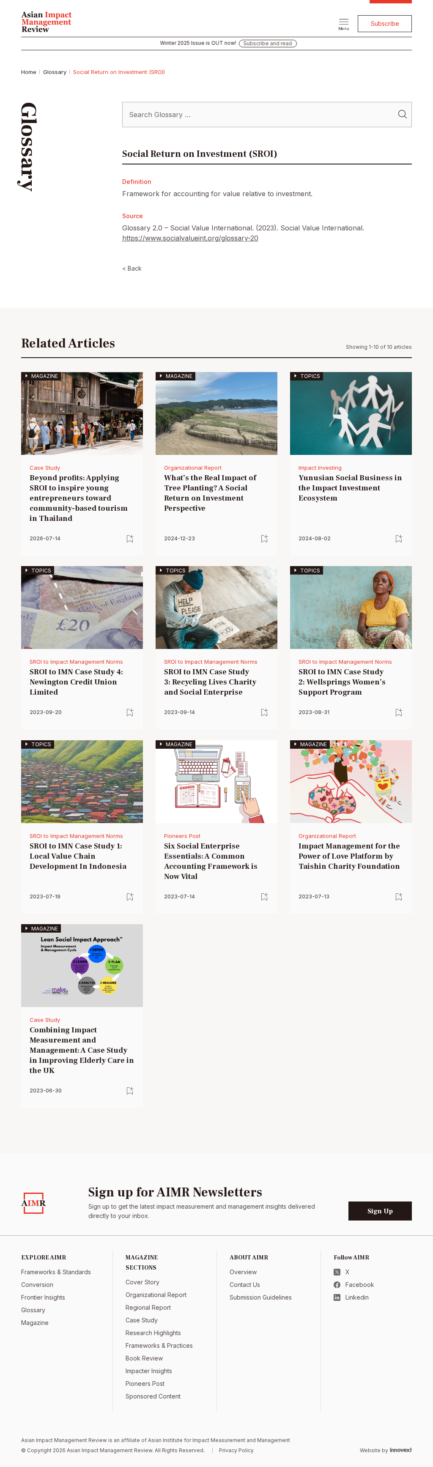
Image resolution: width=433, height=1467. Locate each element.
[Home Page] (46, 20)
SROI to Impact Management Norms (76, 661)
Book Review (144, 1358)
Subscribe (385, 23)
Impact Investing (320, 467)
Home (28, 71)
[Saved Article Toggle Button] (130, 538)
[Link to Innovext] (401, 1450)
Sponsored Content (153, 1396)
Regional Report (148, 1307)
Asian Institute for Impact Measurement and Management (219, 1440)
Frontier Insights (43, 1297)
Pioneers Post (182, 835)
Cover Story (142, 1282)
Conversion (37, 1284)
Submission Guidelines (261, 1297)
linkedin (357, 1297)
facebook (359, 1284)
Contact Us (245, 1284)
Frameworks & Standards (56, 1271)
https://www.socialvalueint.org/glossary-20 (190, 238)
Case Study (45, 467)
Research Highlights (153, 1332)
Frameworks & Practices (159, 1345)
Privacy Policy (236, 1450)
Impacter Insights (149, 1370)
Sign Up (380, 1211)
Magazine (35, 1322)
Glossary (54, 71)
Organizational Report (193, 467)
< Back (132, 268)
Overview (243, 1271)
